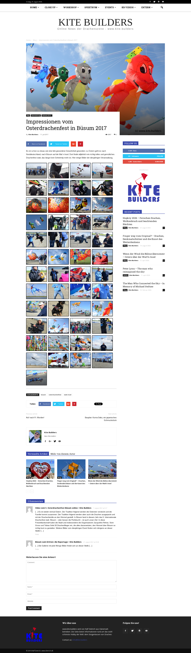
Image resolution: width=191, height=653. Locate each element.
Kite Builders (33, 134)
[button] (162, 7)
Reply (37, 534)
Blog (28, 115)
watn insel (67, 395)
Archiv (126, 275)
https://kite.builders (50, 436)
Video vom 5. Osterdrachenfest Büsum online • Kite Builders (63, 508)
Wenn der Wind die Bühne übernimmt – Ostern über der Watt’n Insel (144, 255)
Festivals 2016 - (47, 115)
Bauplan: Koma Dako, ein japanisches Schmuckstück (101, 418)
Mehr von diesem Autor (63, 453)
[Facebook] (150, 2)
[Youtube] (163, 2)
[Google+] (51, 441)
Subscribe (159, 162)
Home (28, 40)
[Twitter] (154, 2)
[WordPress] (159, 2)
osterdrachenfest (55, 395)
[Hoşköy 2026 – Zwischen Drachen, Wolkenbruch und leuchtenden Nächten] (40, 469)
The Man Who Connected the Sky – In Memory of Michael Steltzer (144, 285)
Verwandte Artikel (37, 453)
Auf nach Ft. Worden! (35, 417)
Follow (160, 156)
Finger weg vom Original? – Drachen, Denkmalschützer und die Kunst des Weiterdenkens (71, 483)
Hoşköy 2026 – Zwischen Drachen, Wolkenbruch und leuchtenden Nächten (39, 483)
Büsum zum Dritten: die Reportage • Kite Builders (58, 542)
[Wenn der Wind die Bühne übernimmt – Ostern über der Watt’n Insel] (102, 469)
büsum (43, 395)
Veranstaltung (36, 115)
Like (161, 151)
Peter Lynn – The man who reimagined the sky (138, 270)
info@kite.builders (79, 640)
